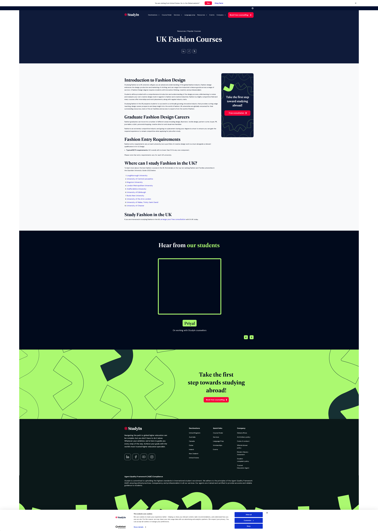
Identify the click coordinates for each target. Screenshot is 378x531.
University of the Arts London (139, 199)
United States (194, 458)
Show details (138, 527)
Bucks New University (135, 195)
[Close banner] (267, 512)
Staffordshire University (136, 189)
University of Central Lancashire (140, 179)
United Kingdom (194, 433)
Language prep (189, 15)
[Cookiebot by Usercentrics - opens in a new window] (120, 527)
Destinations (152, 15)
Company (220, 15)
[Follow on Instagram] (152, 457)
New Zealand (193, 454)
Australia (192, 437)
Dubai (191, 445)
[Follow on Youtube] (144, 457)
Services (177, 15)
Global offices (242, 433)
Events (211, 15)
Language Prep (218, 441)
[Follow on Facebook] (135, 457)
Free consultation (236, 113)
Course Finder (218, 433)
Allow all (249, 514)
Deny (248, 526)
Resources (201, 15)
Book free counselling (239, 15)
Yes (208, 3)
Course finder (167, 15)
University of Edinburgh (136, 192)
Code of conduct (243, 441)
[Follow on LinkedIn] (127, 457)
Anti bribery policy (243, 437)
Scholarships (217, 445)
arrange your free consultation (173, 219)
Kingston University (135, 182)
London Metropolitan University (140, 185)
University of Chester (135, 205)
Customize (247, 520)
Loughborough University (137, 175)
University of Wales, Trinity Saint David (142, 202)
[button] (252, 338)
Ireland (191, 449)
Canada (192, 441)
